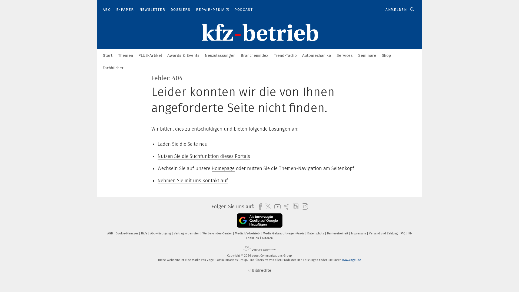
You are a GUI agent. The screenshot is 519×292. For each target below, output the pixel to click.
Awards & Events (183, 55)
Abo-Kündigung (161, 233)
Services (345, 55)
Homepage (223, 168)
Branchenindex (254, 55)
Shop (386, 55)
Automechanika (316, 55)
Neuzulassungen (220, 55)
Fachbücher (113, 67)
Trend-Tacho (285, 55)
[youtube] (276, 206)
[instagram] (303, 206)
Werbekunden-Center (217, 233)
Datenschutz (316, 233)
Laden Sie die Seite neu (183, 144)
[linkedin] (294, 206)
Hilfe (144, 233)
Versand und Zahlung (383, 233)
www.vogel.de (351, 260)
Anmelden (396, 9)
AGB (110, 233)
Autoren (267, 238)
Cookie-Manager (127, 233)
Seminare (367, 55)
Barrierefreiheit (338, 233)
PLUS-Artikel (150, 55)
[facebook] (259, 207)
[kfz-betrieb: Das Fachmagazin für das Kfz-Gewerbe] (107, 55)
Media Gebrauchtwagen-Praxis (284, 233)
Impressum (359, 233)
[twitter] (267, 206)
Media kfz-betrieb (248, 233)
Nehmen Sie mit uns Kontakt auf (193, 181)
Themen (125, 55)
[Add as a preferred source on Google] (259, 220)
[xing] (285, 206)
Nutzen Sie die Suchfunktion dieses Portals (204, 156)
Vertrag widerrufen (187, 233)
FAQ (403, 233)
